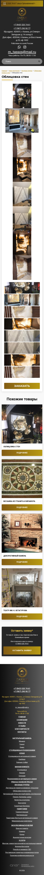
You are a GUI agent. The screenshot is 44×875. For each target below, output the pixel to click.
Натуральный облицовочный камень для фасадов (22, 794)
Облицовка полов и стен (22, 791)
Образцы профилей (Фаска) (22, 782)
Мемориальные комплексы (22, 821)
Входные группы (22, 785)
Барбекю (22, 759)
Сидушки (22, 776)
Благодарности (22, 729)
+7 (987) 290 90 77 (22, 28)
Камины (22, 831)
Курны (22, 834)
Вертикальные (22, 815)
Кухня (22, 753)
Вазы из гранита (22, 828)
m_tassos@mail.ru (22, 52)
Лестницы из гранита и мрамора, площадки (22, 788)
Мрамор (22, 741)
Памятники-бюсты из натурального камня (22, 818)
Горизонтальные (22, 812)
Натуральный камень (22, 738)
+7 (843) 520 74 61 (8, 3)
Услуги (22, 840)
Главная (22, 717)
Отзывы (22, 726)
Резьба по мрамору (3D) (22, 849)
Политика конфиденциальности (22, 855)
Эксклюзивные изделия (22, 825)
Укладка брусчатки (22, 846)
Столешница (22, 770)
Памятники (22, 809)
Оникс (22, 747)
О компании (22, 720)
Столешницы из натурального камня (22, 756)
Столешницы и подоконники (22, 750)
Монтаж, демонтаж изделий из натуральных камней (22, 843)
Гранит (22, 744)
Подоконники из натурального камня (22, 779)
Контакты (22, 732)
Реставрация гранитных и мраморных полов (22, 852)
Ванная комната (22, 767)
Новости (22, 723)
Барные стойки (22, 762)
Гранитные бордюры (22, 806)
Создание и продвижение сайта (27, 865)
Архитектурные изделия (22, 837)
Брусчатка (22, 803)
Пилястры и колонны (22, 800)
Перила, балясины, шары (22, 797)
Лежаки (22, 773)
